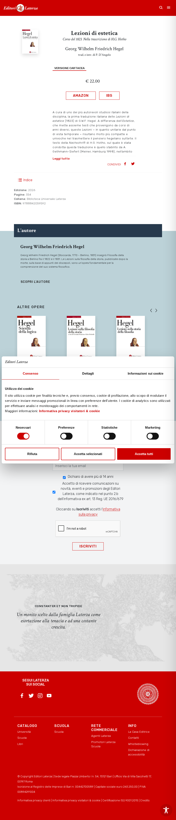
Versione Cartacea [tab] (69, 68)
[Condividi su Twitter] (133, 164)
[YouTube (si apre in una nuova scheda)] (49, 696)
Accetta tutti (144, 454)
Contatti (133, 737)
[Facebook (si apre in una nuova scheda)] (22, 696)
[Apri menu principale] (169, 8)
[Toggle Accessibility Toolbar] (166, 810)
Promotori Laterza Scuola (103, 744)
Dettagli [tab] (88, 373)
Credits (145, 800)
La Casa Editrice (139, 731)
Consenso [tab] (30, 373)
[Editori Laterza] (20, 8)
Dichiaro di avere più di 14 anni (90, 477)
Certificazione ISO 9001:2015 (120, 800)
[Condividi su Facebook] (126, 164)
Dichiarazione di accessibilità (138, 752)
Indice (27, 180)
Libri (20, 744)
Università (24, 731)
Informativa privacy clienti (33, 800)
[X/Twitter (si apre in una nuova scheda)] (31, 696)
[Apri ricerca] (161, 8)
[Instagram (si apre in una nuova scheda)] (40, 696)
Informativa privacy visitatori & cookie (69, 411)
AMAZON (81, 95)
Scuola (22, 737)
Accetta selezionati (88, 454)
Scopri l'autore (35, 282)
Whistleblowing (138, 744)
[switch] (66, 436)
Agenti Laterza (101, 735)
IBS (109, 95)
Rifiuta (32, 454)
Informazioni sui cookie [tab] (145, 373)
